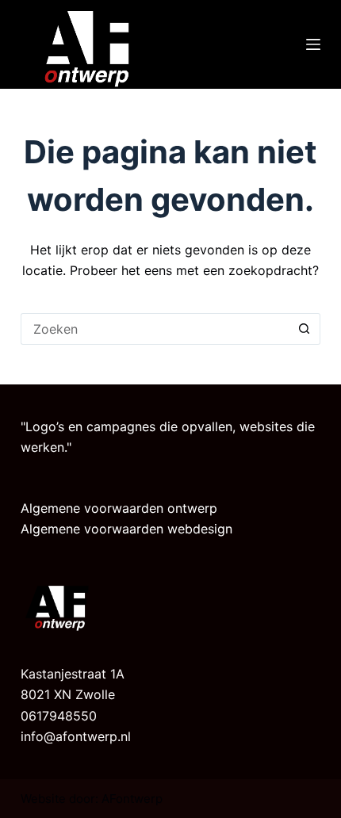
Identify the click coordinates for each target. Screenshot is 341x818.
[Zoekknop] (304, 329)
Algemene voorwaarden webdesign (126, 529)
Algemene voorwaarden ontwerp (119, 508)
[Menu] (313, 44)
